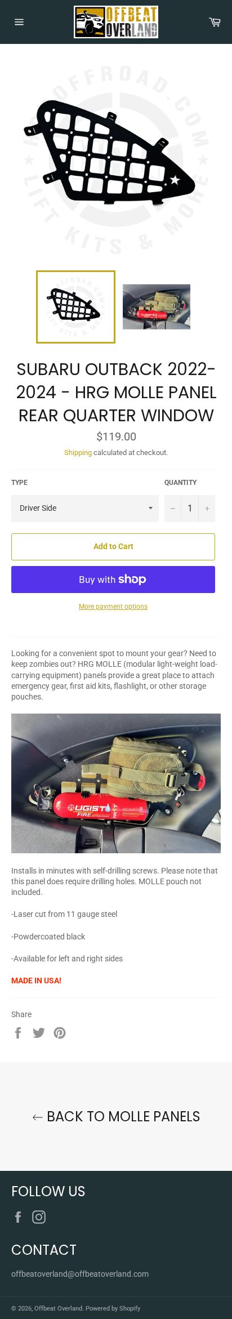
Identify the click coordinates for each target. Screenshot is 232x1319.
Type (19, 483)
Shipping (78, 452)
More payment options (113, 607)
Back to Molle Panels (121, 1116)
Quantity (180, 483)
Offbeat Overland (58, 1308)
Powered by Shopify (113, 1308)
